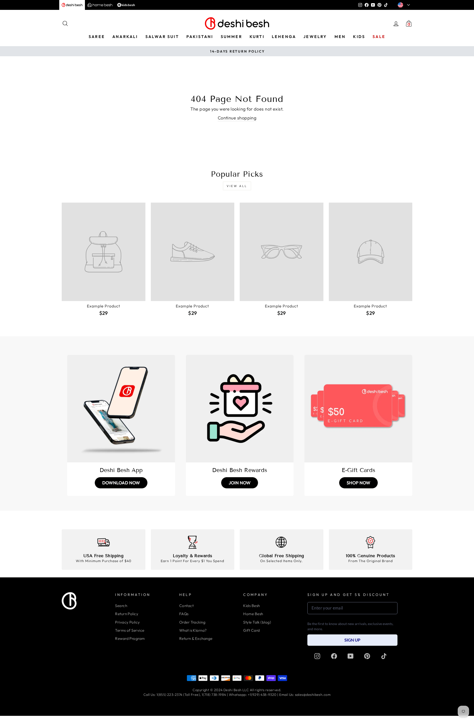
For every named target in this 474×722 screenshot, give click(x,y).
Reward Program (130, 638)
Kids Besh (251, 605)
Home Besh (253, 613)
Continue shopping (237, 118)
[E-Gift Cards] (358, 409)
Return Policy (126, 613)
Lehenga (284, 36)
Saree (97, 36)
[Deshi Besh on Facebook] (334, 656)
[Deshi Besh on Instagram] (317, 656)
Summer (231, 36)
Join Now (240, 483)
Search (121, 605)
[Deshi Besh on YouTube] (351, 656)
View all (237, 186)
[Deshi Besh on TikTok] (384, 656)
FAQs (184, 613)
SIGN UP (352, 640)
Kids (359, 36)
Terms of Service (129, 630)
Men (340, 36)
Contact (186, 605)
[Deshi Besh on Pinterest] (367, 656)
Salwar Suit (162, 36)
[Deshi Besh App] (121, 409)
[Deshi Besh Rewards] (240, 409)
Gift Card (251, 630)
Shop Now (358, 483)
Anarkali (125, 36)
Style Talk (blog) (257, 622)
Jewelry (315, 36)
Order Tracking (192, 622)
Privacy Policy (127, 622)
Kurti (257, 36)
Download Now (121, 483)
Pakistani (199, 36)
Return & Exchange (196, 638)
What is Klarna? (193, 630)
